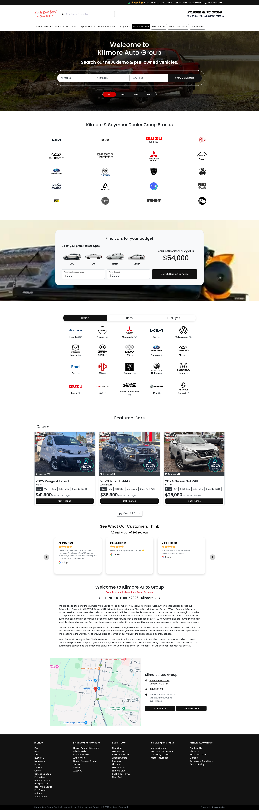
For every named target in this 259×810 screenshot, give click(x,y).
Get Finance (197, 26)
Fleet (113, 26)
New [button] (123, 94)
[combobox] (87, 14)
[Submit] (63, 14)
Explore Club (118, 770)
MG (36, 754)
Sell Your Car (159, 26)
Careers (194, 757)
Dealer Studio (218, 807)
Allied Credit (79, 751)
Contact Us (160, 708)
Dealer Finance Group (85, 761)
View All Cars (131, 513)
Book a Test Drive (178, 26)
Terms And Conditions (201, 761)
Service (73, 26)
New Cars (117, 748)
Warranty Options (160, 754)
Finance (102, 26)
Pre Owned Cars (120, 754)
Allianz (76, 767)
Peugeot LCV (41, 783)
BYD (36, 751)
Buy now (116, 761)
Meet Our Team (198, 754)
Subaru (38, 767)
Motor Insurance (159, 757)
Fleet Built (117, 777)
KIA (36, 748)
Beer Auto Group (43, 786)
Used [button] (136, 94)
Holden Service (42, 780)
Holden (38, 793)
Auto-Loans (40, 796)
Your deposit (114, 272)
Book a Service (141, 26)
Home (38, 26)
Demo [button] (149, 94)
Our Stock (60, 26)
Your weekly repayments (74, 272)
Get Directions (191, 708)
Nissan (37, 764)
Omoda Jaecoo (42, 774)
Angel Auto (79, 757)
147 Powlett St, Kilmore (191, 2)
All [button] (109, 94)
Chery (37, 770)
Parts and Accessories (163, 751)
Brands (47, 26)
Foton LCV (39, 777)
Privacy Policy (197, 764)
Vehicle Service (159, 748)
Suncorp (77, 764)
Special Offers (88, 26)
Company (123, 26)
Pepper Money (81, 754)
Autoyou (77, 770)
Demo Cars (118, 751)
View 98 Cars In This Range (175, 274)
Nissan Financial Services (86, 748)
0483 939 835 (215, 2)
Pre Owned (40, 790)
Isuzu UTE (39, 757)
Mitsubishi (39, 761)
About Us (194, 751)
